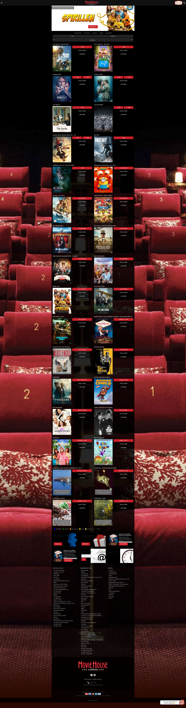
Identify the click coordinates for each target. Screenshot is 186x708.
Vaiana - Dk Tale (57, 600)
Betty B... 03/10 (123, 440)
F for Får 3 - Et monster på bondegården (91, 615)
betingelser (91, 692)
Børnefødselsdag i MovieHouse (117, 586)
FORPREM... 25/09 (82, 440)
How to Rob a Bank (86, 636)
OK (83, 559)
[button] (58, 28)
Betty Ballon (56, 619)
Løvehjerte (83, 624)
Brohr (82, 601)
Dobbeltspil (56, 574)
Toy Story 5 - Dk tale (58, 572)
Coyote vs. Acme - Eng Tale (88, 593)
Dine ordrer (111, 596)
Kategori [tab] (113, 36)
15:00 (77, 77)
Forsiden (111, 570)
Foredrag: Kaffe (57, 624)
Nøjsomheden (57, 593)
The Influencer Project (86, 626)
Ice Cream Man (57, 591)
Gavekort (94, 33)
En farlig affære (85, 631)
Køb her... (85, 544)
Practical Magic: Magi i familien (89, 589)
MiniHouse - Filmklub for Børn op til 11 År (119, 579)
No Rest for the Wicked (59, 608)
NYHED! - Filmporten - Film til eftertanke (118, 584)
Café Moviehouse (113, 577)
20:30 (87, 77)
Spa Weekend (57, 614)
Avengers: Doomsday (86, 648)
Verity (82, 612)
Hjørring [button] (92, 2)
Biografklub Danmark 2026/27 (116, 582)
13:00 (82, 47)
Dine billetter (109, 33)
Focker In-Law (84, 641)
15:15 (82, 107)
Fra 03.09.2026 (82, 349)
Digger (82, 608)
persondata (97, 692)
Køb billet (93, 26)
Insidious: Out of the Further (60, 584)
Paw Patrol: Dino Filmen (59, 587)
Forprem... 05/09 (123, 380)
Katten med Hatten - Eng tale (88, 634)
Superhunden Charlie (58, 610)
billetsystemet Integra (96, 695)
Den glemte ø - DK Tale (87, 617)
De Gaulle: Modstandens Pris (60, 589)
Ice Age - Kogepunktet (86, 653)
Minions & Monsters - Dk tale (60, 586)
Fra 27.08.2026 (123, 259)
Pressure (55, 612)
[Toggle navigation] (184, 3)
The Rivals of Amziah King (87, 591)
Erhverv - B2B (112, 581)
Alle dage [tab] (92, 39)
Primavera (83, 594)
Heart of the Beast (85, 603)
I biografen (111, 593)
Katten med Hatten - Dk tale (88, 633)
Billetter (123, 544)
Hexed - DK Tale (85, 643)
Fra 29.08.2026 (82, 198)
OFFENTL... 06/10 (82, 470)
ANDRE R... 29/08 (123, 319)
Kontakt (101, 33)
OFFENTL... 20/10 (123, 470)
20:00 (87, 137)
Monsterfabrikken (85, 605)
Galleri (110, 575)
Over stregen (84, 629)
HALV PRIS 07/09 (82, 380)
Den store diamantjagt (86, 619)
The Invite (55, 577)
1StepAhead (107, 695)
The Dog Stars (57, 596)
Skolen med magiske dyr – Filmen (62, 601)
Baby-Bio (111, 587)
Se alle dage (82, 50)
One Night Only (57, 598)
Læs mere (82, 54)
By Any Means (57, 607)
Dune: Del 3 (84, 647)
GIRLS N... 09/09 (82, 410)
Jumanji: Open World (86, 652)
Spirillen (55, 594)
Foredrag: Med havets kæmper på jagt (63, 620)
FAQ (110, 589)
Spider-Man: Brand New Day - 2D (61, 581)
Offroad (55, 617)
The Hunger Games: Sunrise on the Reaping (92, 640)
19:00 (129, 107)
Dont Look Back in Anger (59, 615)
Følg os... (58, 544)
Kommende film (113, 574)
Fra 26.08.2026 (123, 168)
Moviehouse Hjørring (114, 591)
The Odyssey (56, 579)
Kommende (87, 33)
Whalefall (83, 620)
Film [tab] (72, 36)
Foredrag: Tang (57, 626)
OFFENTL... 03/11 (82, 501)
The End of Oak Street (59, 570)
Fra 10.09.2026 (123, 410)
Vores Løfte (56, 575)
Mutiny (55, 582)
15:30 (118, 107)
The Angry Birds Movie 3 (87, 650)
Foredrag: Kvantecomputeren (60, 622)
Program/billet (78, 33)
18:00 (123, 137)
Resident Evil (84, 598)
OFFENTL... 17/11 (123, 501)
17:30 (129, 77)
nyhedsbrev (85, 692)
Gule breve (83, 645)
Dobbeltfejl (83, 600)
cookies (102, 692)
